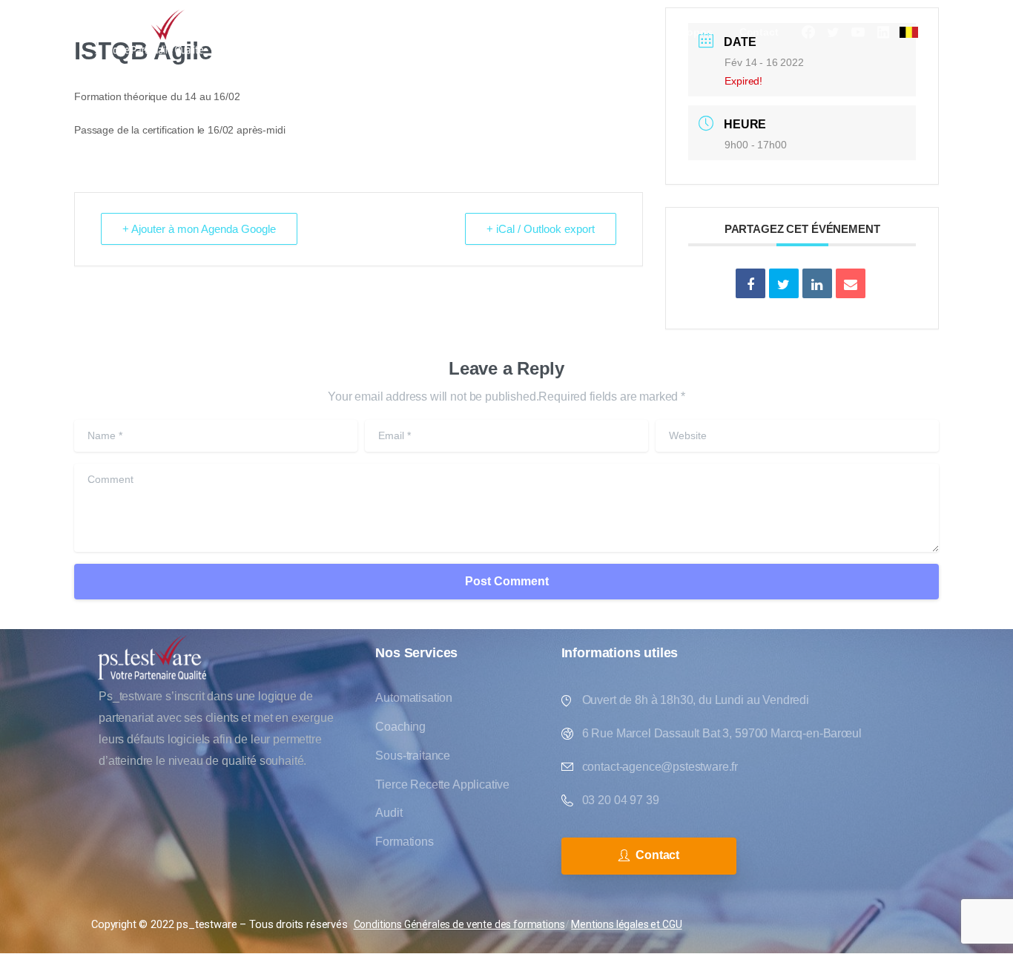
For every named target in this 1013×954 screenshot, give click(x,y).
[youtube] (858, 32)
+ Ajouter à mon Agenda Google (199, 229)
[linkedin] (883, 32)
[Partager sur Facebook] (750, 283)
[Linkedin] (817, 283)
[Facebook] (808, 32)
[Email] (850, 283)
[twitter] (832, 32)
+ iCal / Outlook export (540, 229)
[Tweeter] (784, 283)
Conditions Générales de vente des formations (459, 924)
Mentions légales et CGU (626, 924)
